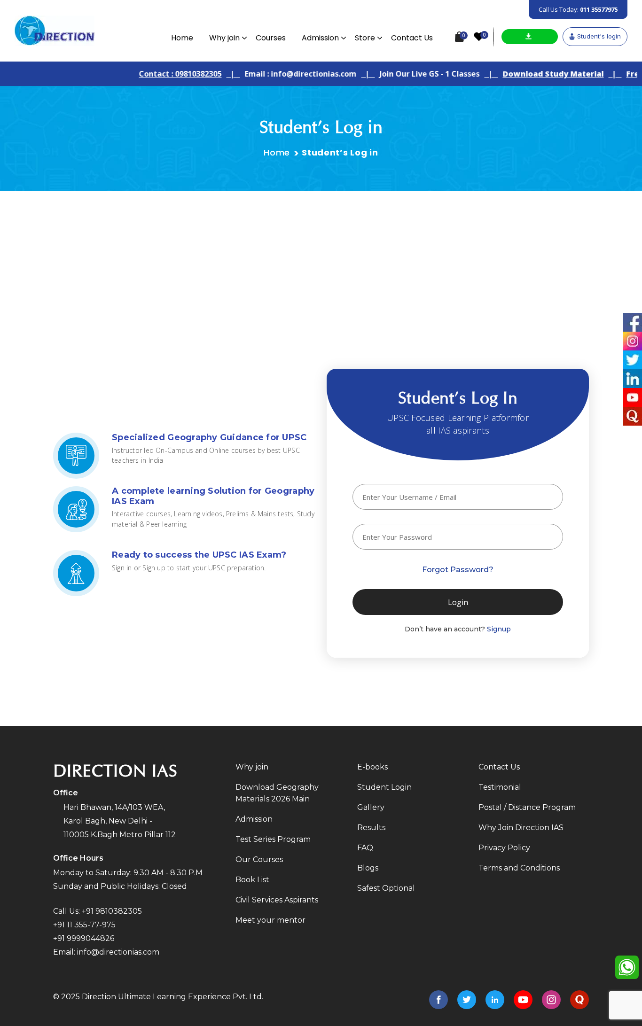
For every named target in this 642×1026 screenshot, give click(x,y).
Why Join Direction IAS (521, 827)
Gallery (370, 807)
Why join (224, 37)
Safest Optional (386, 888)
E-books (372, 766)
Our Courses (259, 859)
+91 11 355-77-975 (84, 924)
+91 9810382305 (112, 911)
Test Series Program (273, 839)
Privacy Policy (504, 847)
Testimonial (499, 787)
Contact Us (412, 37)
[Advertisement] (321, 261)
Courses (271, 37)
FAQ (365, 847)
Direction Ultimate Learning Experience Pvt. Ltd (172, 996)
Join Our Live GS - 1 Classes (415, 74)
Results (371, 827)
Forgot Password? (457, 569)
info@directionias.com (118, 952)
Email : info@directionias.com (286, 74)
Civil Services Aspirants (276, 899)
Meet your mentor (270, 920)
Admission (320, 37)
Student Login (384, 787)
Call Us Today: (578, 9)
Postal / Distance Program (527, 807)
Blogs (367, 867)
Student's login (599, 36)
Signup (499, 629)
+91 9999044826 (83, 938)
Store (365, 37)
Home (182, 37)
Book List (252, 879)
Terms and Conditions (519, 867)
